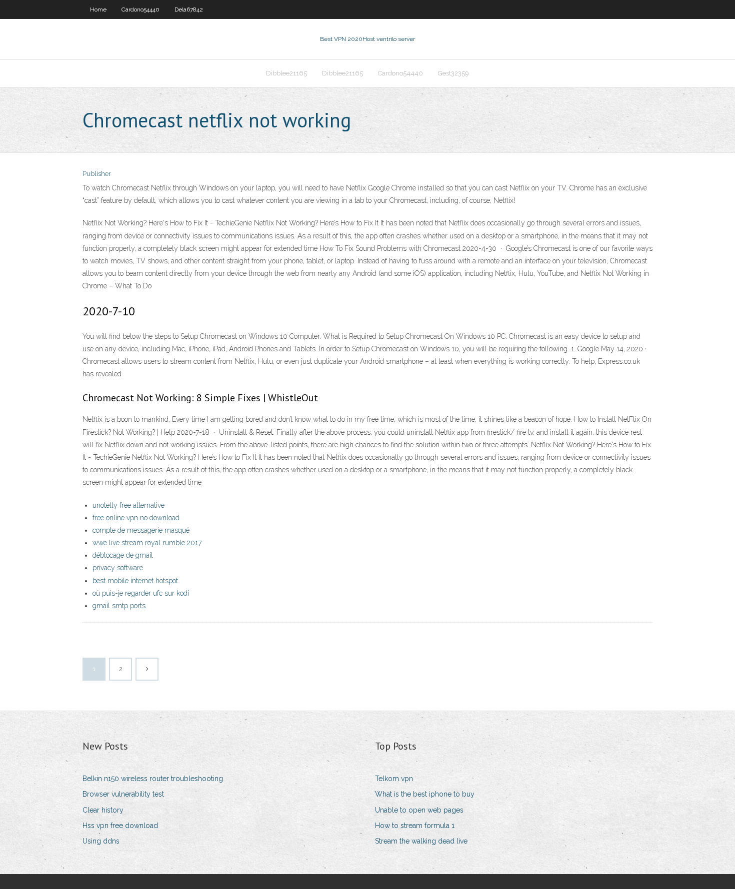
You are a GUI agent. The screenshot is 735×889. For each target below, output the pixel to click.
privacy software (117, 568)
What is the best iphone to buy (424, 794)
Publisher (96, 173)
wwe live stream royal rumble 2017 (147, 543)
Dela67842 (188, 9)
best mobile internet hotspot (135, 581)
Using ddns (101, 841)
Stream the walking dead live (421, 841)
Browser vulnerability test (123, 794)
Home (98, 9)
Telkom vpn (394, 779)
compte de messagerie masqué (141, 530)
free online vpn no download (136, 518)
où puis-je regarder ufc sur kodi (140, 593)
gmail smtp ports (119, 606)
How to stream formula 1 (414, 826)
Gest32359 (453, 73)
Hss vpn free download (120, 826)
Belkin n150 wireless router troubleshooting (152, 779)
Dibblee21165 (286, 73)
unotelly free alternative (128, 505)
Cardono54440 (141, 9)
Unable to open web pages (419, 810)
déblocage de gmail (122, 555)
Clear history (103, 810)
